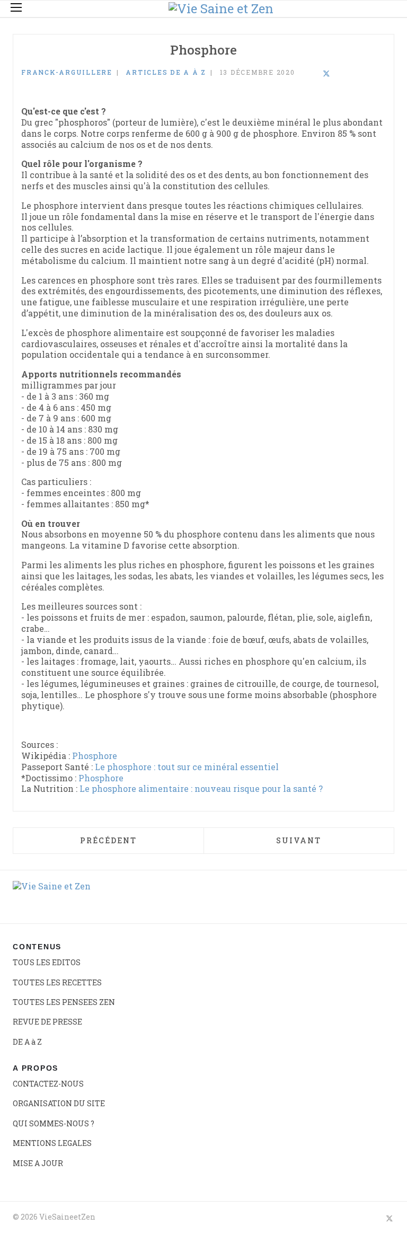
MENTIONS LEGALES (52, 1143)
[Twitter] (326, 74)
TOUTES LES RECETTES (57, 982)
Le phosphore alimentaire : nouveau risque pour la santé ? (201, 788)
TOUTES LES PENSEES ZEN (64, 1002)
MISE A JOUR (38, 1163)
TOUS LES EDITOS (47, 962)
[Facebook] (298, 74)
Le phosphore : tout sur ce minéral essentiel (187, 766)
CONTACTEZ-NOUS (48, 1084)
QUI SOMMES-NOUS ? (53, 1123)
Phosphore (94, 755)
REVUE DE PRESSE (47, 1022)
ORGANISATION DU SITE (59, 1103)
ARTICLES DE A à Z (166, 72)
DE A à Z (27, 1042)
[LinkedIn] (312, 74)
